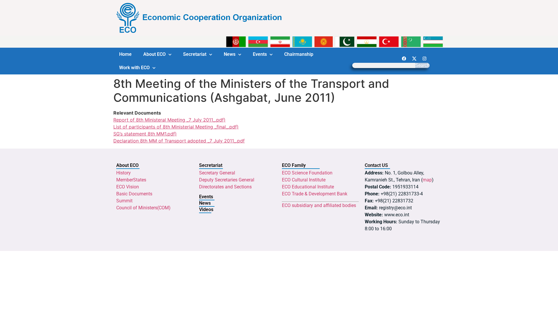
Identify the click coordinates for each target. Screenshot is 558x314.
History (123, 173)
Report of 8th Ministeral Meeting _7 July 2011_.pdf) (169, 120)
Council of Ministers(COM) (143, 207)
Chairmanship (298, 54)
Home (125, 54)
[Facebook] (404, 58)
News (229, 54)
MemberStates (131, 180)
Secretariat (194, 54)
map (427, 180)
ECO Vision (127, 187)
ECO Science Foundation (307, 173)
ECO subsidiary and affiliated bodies (319, 205)
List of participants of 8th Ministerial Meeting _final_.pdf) (176, 127)
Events (260, 54)
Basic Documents (134, 194)
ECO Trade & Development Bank (314, 194)
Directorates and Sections (225, 187)
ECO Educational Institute (308, 187)
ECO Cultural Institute (304, 180)
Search (422, 65)
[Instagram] (424, 58)
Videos (206, 209)
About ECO (154, 54)
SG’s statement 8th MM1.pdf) (145, 134)
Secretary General (217, 173)
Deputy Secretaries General (226, 180)
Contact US (376, 165)
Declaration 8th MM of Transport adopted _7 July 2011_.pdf (179, 141)
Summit (124, 201)
